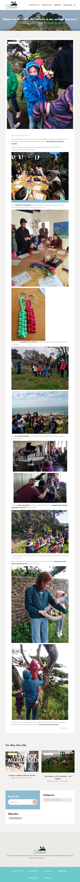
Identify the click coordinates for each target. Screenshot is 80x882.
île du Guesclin (15, 818)
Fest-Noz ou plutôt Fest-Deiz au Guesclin (22, 775)
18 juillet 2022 (19, 778)
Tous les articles (24, 23)
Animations (14, 43)
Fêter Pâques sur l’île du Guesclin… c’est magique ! (58, 777)
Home (12, 23)
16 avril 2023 (17, 136)
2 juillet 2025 (54, 781)
